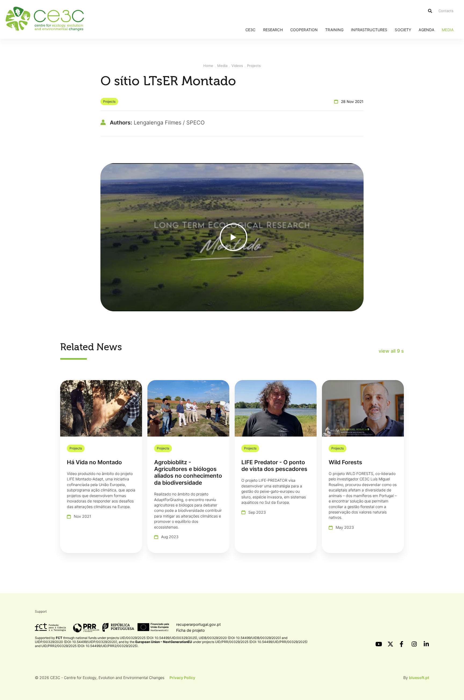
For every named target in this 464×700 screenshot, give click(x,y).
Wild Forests (345, 462)
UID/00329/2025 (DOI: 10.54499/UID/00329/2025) (158, 638)
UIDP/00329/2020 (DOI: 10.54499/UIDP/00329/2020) (76, 642)
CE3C (250, 29)
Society (403, 29)
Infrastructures (369, 29)
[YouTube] (378, 644)
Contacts (446, 11)
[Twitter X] (390, 644)
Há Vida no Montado (94, 462)
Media (448, 29)
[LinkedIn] (426, 644)
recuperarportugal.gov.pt (198, 624)
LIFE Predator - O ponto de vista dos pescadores (274, 465)
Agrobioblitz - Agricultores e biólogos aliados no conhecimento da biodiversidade (188, 472)
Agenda (426, 29)
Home (208, 65)
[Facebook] (402, 644)
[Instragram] (414, 644)
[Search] (430, 11)
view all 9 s (391, 351)
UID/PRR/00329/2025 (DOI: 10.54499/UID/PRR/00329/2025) (261, 642)
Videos (237, 65)
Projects (254, 65)
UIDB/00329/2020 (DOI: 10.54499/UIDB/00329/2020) (240, 638)
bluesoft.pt (419, 677)
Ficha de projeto (190, 630)
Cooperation (304, 29)
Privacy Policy (182, 677)
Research (273, 29)
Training (334, 29)
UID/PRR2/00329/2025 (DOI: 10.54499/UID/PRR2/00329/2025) (89, 646)
